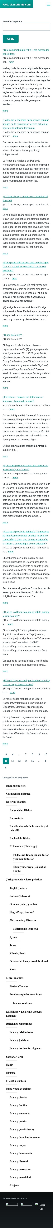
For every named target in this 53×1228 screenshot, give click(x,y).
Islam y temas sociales (18, 1089)
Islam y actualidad (20, 1177)
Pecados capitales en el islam (26, 994)
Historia (10, 1073)
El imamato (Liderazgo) (23, 846)
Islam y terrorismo (20, 1169)
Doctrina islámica (16, 802)
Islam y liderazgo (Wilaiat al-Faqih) (30, 869)
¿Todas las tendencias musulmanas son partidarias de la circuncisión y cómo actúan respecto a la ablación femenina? (26, 124)
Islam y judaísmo (19, 1040)
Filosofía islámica (16, 1081)
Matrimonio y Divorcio (23, 920)
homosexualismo (22, 1003)
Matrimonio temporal (25, 929)
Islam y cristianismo (21, 1032)
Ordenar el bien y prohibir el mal (29, 961)
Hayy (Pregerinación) (22, 912)
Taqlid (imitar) (18, 888)
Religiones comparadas (19, 1023)
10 (46, 755)
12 (13, 762)
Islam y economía (20, 1113)
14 (27, 762)
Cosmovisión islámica (18, 794)
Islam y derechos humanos (25, 1137)
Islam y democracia (21, 1153)
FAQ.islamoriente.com (17, 4)
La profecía (16, 818)
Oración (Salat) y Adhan (24, 904)
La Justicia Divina (20, 838)
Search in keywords (12, 21)
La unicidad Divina (21, 810)
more (11, 62)
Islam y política (18, 1121)
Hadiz (9, 1065)
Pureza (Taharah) (20, 896)
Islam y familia (18, 1105)
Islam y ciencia (18, 1097)
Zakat (13, 969)
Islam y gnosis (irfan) (22, 1129)
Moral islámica (14, 978)
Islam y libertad (19, 1161)
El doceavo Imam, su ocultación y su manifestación (31, 857)
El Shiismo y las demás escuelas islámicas (24, 1013)
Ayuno (13, 937)
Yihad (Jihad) (17, 953)
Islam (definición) (16, 786)
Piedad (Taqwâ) (19, 986)
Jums (13, 945)
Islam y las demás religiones (26, 1048)
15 (33, 762)
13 (20, 762)
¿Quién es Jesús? (12, 335)
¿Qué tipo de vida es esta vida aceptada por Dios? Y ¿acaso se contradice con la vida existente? (26, 266)
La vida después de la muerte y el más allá (29, 828)
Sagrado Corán (15, 1057)
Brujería (14, 1185)
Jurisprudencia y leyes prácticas (24, 879)
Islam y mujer (18, 1145)
